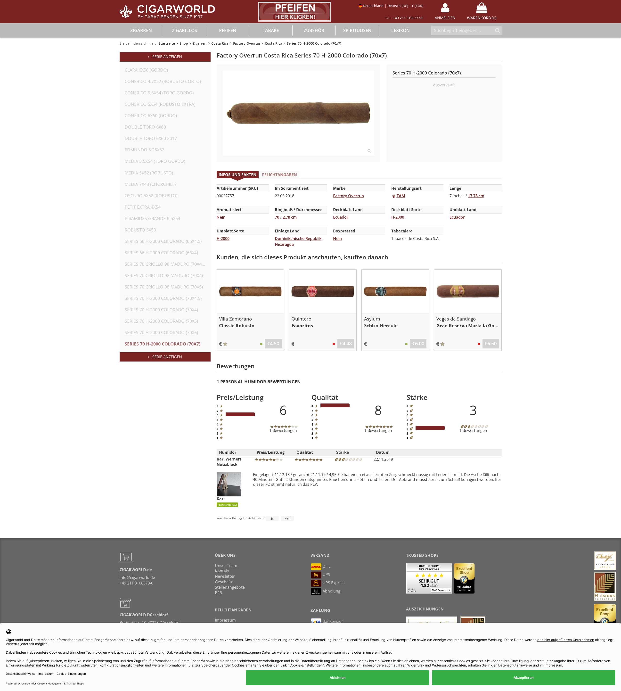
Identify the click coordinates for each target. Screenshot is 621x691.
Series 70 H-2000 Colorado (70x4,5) (163, 298)
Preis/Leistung (271, 452)
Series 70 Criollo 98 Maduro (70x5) (164, 287)
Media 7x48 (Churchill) (150, 184)
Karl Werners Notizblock (229, 461)
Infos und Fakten (237, 174)
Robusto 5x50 (140, 230)
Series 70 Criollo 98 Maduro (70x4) (164, 275)
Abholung (331, 591)
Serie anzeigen (165, 56)
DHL (326, 566)
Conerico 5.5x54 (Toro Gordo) (159, 93)
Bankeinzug (333, 621)
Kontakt (222, 571)
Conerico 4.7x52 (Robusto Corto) (163, 81)
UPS (326, 574)
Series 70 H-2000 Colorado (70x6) (161, 332)
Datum (383, 452)
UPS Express (334, 582)
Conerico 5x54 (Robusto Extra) (160, 104)
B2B (218, 592)
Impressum (225, 620)
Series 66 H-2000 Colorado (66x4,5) (163, 241)
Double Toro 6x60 (145, 127)
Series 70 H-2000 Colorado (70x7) (162, 344)
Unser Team (226, 565)
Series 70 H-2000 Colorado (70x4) (161, 310)
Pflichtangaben (279, 174)
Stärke (342, 452)
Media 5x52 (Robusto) (149, 173)
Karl (227, 501)
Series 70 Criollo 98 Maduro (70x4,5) (165, 264)
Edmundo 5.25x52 (144, 150)
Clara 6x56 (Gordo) (146, 70)
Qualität (304, 452)
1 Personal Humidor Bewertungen (259, 382)
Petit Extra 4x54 (143, 207)
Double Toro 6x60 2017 (151, 138)
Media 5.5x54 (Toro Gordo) (155, 161)
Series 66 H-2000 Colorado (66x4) (161, 252)
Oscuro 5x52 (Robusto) (151, 195)
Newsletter (225, 576)
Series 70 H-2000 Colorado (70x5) (161, 321)
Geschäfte (224, 581)
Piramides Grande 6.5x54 (152, 218)
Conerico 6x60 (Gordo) (151, 115)
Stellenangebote (230, 587)
